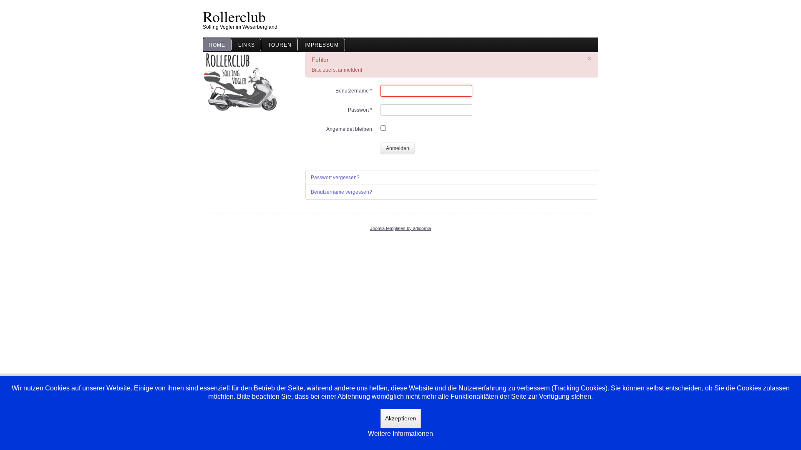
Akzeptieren (400, 418)
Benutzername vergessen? (341, 192)
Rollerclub (234, 16)
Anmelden (397, 148)
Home (217, 45)
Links (246, 45)
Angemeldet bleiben (349, 129)
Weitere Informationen (400, 433)
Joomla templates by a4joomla (400, 228)
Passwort (360, 110)
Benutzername (353, 91)
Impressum (322, 45)
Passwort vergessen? (335, 177)
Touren (280, 45)
